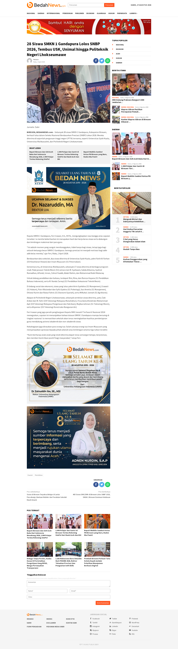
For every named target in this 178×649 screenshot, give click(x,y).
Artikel (126, 217)
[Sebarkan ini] (96, 60)
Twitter (114, 619)
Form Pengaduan (34, 627)
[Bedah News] (47, 5)
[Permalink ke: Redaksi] (29, 60)
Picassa (95, 634)
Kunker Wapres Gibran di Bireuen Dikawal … (136, 120)
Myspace (96, 630)
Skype (114, 630)
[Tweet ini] (101, 60)
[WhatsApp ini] (107, 60)
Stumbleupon (117, 623)
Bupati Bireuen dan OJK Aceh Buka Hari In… (131, 159)
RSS (133, 634)
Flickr (114, 634)
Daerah (30, 475)
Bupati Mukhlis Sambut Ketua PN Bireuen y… (136, 177)
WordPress (135, 623)
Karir (29, 623)
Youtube (135, 630)
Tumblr (95, 623)
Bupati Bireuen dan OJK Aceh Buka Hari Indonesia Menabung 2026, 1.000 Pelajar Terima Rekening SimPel (41, 155)
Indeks (49, 619)
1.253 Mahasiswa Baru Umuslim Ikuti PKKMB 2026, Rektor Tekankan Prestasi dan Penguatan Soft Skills (69, 562)
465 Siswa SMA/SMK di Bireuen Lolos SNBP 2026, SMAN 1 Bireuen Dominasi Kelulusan (91, 494)
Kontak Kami (71, 623)
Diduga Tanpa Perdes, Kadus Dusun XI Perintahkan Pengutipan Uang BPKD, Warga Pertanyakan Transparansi (39, 563)
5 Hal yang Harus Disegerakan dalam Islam (134, 240)
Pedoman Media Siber (55, 627)
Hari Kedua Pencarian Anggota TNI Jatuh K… (133, 230)
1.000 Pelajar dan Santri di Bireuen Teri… (132, 167)
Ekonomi (120, 49)
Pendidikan (39, 475)
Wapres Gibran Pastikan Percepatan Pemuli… (131, 110)
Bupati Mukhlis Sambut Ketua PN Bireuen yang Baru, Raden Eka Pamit (95, 154)
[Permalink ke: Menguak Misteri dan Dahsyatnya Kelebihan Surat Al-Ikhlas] (131, 203)
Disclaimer (51, 623)
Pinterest (135, 619)
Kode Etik (70, 619)
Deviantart (135, 626)
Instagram (96, 626)
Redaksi (30, 619)
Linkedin (115, 626)
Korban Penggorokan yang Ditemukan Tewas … (135, 260)
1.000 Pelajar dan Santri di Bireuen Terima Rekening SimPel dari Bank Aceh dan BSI (68, 155)
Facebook (96, 619)
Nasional (120, 45)
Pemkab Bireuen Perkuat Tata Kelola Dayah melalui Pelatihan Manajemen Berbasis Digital (97, 562)
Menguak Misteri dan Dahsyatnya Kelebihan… (134, 220)
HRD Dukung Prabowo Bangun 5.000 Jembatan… (128, 101)
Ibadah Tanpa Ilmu (131, 249)
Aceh (118, 54)
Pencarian (109, 5)
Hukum (119, 58)
